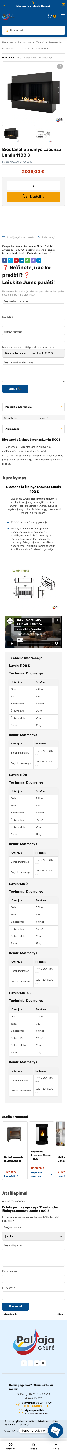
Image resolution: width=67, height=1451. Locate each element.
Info (19, 57)
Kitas (60, 1314)
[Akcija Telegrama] (38, 260)
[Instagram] (30, 1363)
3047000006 (17, 250)
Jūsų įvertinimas (12, 1227)
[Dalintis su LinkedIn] (21, 260)
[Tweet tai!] (10, 260)
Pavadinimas (10, 1271)
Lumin (15, 253)
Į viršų (56, 1448)
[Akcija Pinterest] (16, 260)
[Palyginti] (38, 237)
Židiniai (40, 42)
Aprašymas (30, 57)
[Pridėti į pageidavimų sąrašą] (3, 237)
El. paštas (8, 1287)
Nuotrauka (8, 57)
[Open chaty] (55, 1430)
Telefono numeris (12, 331)
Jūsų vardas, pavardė (15, 301)
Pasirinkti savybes (36, 1174)
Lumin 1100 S (26, 253)
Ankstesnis (10, 1314)
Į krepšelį (35, 196)
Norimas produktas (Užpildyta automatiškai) (28, 347)
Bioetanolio (55, 42)
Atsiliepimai (45, 57)
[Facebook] (24, 1363)
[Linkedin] (37, 1363)
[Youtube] (43, 1363)
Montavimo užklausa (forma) (33, 6)
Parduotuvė (24, 42)
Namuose (7, 42)
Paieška (33, 1448)
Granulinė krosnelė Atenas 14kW (41, 1155)
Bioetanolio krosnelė (36, 250)
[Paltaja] (8, 16)
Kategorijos (11, 1448)
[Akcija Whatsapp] (27, 260)
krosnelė (51, 250)
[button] (60, 66)
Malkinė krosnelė (42, 253)
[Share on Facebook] (4, 260)
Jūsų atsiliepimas (13, 1245)
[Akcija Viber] (33, 260)
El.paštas (7, 316)
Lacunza (6, 253)
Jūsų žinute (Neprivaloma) (17, 362)
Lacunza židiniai (36, 246)
